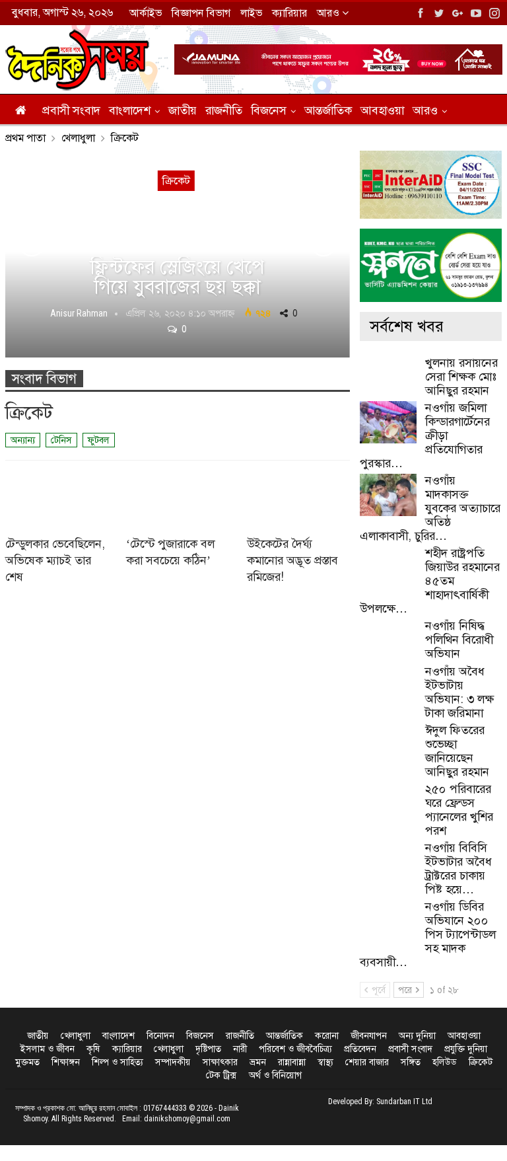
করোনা (327, 1035)
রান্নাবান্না (292, 1062)
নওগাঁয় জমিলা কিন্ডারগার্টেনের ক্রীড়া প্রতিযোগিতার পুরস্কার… (425, 435)
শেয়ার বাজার (367, 1062)
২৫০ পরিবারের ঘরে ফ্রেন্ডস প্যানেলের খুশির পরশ (459, 810)
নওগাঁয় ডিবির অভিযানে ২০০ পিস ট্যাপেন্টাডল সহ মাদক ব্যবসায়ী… (428, 934)
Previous (31, 243)
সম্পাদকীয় (173, 1062)
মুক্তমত (27, 1062)
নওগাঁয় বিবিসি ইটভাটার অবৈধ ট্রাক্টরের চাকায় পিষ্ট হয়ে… (458, 868)
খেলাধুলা (75, 1035)
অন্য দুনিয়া (417, 1035)
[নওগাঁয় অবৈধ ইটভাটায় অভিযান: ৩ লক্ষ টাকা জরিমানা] (388, 686)
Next (323, 243)
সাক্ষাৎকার (220, 1062)
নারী (240, 1049)
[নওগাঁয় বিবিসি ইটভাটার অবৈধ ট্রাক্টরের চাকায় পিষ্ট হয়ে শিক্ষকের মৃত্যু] (388, 862)
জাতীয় (182, 110)
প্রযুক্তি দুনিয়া (465, 1049)
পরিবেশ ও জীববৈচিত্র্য (295, 1049)
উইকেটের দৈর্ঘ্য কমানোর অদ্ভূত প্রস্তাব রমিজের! (292, 560)
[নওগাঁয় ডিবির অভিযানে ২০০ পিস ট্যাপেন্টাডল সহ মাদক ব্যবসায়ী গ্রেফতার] (388, 921)
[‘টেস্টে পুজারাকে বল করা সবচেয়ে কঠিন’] (177, 497)
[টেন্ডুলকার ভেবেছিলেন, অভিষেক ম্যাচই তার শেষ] (56, 497)
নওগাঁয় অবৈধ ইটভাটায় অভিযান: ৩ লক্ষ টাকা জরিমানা (459, 692)
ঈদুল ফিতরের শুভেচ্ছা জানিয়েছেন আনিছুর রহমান (457, 751)
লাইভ (251, 13)
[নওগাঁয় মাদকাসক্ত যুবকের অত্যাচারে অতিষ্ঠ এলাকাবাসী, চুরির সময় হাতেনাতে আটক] (388, 495)
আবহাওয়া (382, 110)
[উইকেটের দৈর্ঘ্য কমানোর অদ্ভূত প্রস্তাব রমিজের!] (298, 497)
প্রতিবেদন (360, 1049)
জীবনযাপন (369, 1035)
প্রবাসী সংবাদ (71, 110)
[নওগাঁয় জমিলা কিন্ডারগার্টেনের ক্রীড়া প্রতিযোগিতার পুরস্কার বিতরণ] (388, 422)
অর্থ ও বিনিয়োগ (275, 1075)
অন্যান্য (23, 440)
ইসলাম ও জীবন (47, 1049)
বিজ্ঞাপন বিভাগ (201, 13)
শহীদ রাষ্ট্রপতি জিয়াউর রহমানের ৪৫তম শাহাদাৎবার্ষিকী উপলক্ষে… (430, 581)
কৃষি (93, 1049)
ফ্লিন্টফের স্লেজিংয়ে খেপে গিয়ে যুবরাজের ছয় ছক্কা (177, 276)
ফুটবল (99, 440)
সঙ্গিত (411, 1062)
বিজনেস (269, 110)
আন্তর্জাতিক (328, 110)
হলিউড (444, 1062)
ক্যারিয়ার (289, 13)
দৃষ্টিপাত (208, 1049)
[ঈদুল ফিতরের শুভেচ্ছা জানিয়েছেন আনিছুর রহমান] (388, 745)
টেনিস (61, 440)
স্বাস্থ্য (325, 1062)
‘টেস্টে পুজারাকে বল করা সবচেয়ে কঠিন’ (170, 552)
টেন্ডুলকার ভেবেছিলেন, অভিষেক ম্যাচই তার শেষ (55, 560)
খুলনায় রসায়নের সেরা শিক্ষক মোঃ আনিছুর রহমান (461, 376)
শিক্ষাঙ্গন (65, 1062)
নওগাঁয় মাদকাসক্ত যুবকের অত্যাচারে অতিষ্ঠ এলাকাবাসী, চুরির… (430, 508)
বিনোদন (160, 1035)
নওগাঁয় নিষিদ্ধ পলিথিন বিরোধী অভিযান (459, 639)
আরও (329, 13)
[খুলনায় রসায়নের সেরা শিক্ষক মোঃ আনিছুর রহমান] (388, 377)
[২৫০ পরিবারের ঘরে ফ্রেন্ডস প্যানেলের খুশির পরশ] (388, 803)
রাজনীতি (223, 110)
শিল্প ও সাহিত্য (117, 1062)
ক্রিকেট (480, 1062)
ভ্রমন (258, 1062)
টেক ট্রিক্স (221, 1075)
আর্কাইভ (145, 13)
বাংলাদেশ (130, 110)
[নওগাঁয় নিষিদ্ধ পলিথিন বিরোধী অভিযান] (388, 640)
